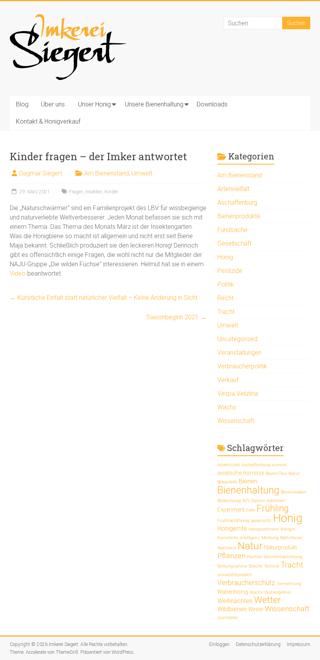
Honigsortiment (264, 529)
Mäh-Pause (291, 537)
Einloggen (219, 644)
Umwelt (142, 173)
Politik (225, 284)
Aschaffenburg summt (264, 464)
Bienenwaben (293, 492)
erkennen (276, 500)
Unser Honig (94, 104)
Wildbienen (232, 609)
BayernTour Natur (283, 473)
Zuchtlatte (227, 617)
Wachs (226, 407)
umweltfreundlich (234, 574)
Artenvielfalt (233, 189)
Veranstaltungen (239, 352)
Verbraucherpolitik (242, 366)
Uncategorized (237, 339)
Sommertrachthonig (283, 556)
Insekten (93, 192)
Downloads (212, 104)
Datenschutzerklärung (258, 644)
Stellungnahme (232, 566)
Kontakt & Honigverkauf (48, 121)
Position (254, 556)
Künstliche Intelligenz (238, 537)
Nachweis (226, 547)
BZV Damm (253, 500)
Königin (288, 529)
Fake (250, 510)
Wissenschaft (235, 421)
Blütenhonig (229, 500)
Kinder (111, 192)
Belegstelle (227, 482)
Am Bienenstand (106, 173)
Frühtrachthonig (233, 520)
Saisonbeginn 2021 (176, 317)
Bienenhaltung (248, 490)
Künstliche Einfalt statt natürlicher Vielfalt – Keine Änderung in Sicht (103, 297)
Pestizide (229, 270)
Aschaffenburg (237, 202)
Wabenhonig (232, 592)
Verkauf (227, 380)
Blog (22, 104)
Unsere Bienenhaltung (154, 104)
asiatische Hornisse (240, 473)
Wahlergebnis (278, 592)
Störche (255, 566)
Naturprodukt (280, 547)
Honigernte (232, 528)
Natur (250, 546)
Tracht (226, 311)
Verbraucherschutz (246, 583)
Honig (225, 257)
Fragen (76, 192)
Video (18, 273)
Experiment (231, 509)
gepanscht (261, 520)
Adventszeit (228, 464)
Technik (271, 566)
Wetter (267, 600)
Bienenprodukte (238, 216)
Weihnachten (234, 601)
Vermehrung (289, 583)
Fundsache (232, 230)
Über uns (53, 104)
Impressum (298, 644)
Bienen (248, 481)
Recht (225, 298)
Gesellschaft (234, 243)
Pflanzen (231, 555)
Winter (255, 609)
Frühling (273, 508)
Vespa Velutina (237, 393)
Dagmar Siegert (40, 173)
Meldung (270, 537)
